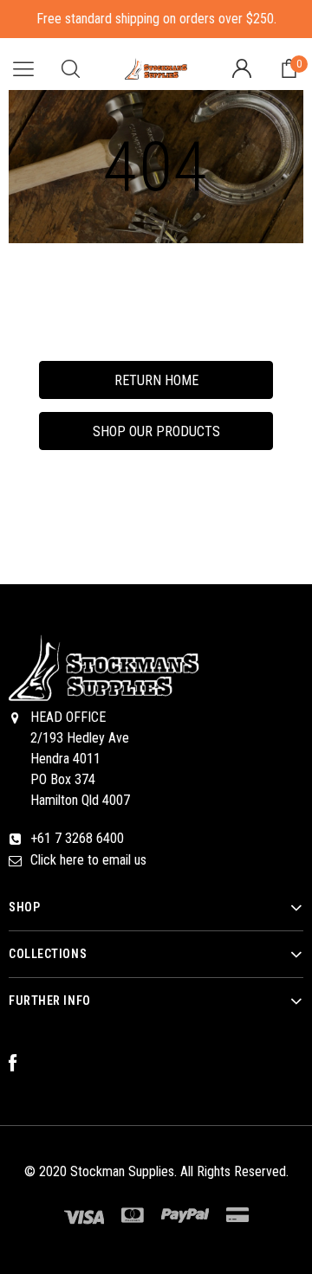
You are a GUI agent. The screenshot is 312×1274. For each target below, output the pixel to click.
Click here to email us (88, 860)
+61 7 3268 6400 (77, 838)
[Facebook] (22, 1063)
